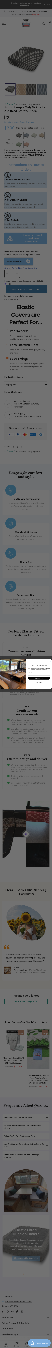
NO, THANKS (39, 682)
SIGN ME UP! (39, 678)
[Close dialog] (50, 661)
